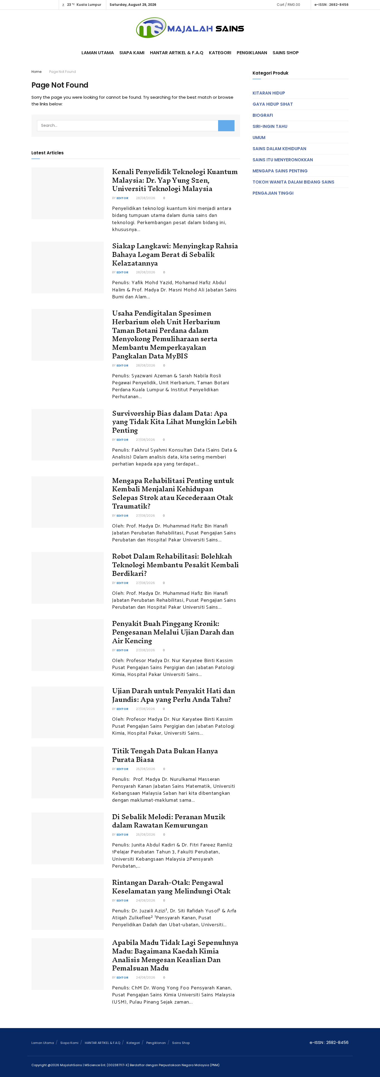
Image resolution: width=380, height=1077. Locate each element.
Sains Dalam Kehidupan (279, 149)
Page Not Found (62, 71)
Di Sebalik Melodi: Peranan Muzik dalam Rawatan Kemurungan (168, 821)
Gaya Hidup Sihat (273, 104)
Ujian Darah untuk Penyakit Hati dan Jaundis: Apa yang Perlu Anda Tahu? (173, 695)
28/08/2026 (145, 198)
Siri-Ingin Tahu (270, 126)
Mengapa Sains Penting (280, 171)
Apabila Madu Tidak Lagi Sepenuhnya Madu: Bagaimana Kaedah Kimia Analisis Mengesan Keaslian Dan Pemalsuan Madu (175, 955)
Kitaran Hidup (269, 93)
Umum (259, 137)
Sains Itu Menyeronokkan (283, 160)
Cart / (288, 4)
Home (36, 71)
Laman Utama (98, 52)
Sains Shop (286, 52)
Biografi (263, 115)
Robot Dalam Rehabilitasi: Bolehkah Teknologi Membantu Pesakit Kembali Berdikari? (175, 564)
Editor (122, 198)
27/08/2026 (145, 439)
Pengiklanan (252, 52)
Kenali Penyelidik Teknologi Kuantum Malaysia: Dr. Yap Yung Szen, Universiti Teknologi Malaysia (175, 180)
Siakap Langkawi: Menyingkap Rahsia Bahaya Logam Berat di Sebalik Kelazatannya (175, 254)
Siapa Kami (131, 52)
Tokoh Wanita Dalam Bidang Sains (293, 182)
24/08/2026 (145, 900)
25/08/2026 (145, 769)
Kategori (220, 52)
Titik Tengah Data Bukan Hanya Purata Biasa (165, 755)
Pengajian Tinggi (273, 193)
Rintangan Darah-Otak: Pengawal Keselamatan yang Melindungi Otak (171, 887)
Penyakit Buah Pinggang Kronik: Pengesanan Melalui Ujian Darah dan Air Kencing (173, 632)
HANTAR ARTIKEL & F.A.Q (176, 52)
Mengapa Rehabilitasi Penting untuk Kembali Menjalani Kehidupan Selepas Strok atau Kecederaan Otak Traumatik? (173, 493)
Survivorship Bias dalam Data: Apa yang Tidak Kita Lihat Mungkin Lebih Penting (174, 421)
